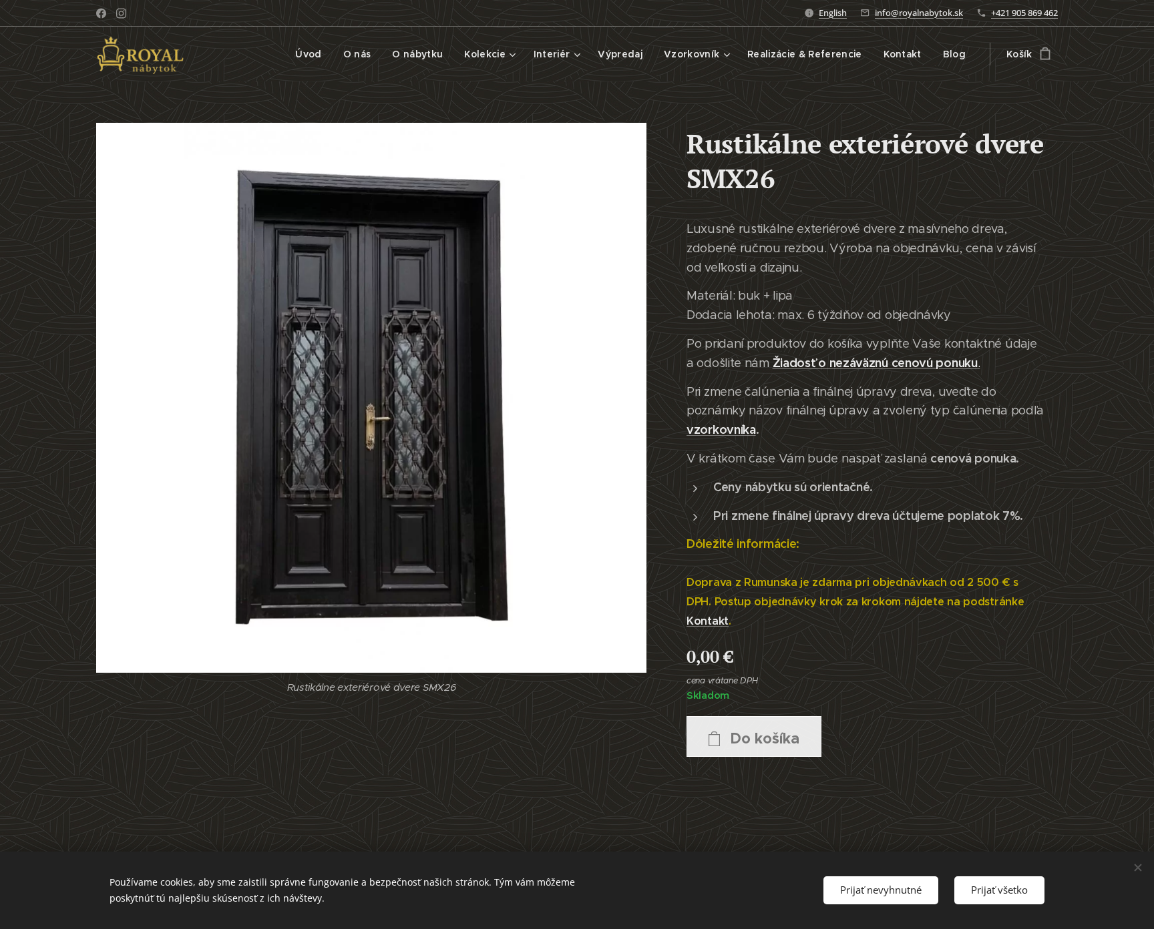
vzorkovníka (721, 429)
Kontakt (708, 621)
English (833, 13)
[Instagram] (121, 13)
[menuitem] (312, 54)
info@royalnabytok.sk (919, 13)
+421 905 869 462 (1024, 13)
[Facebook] (101, 13)
